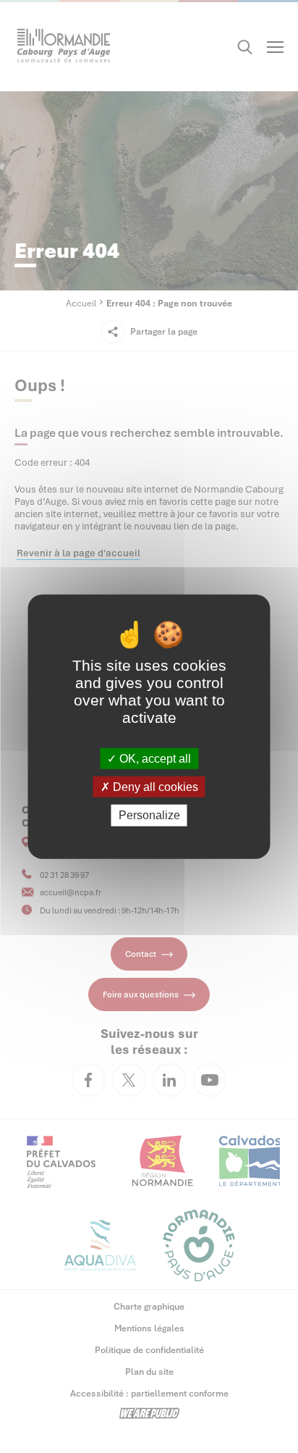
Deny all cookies (154, 787)
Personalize (149, 815)
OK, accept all (153, 759)
